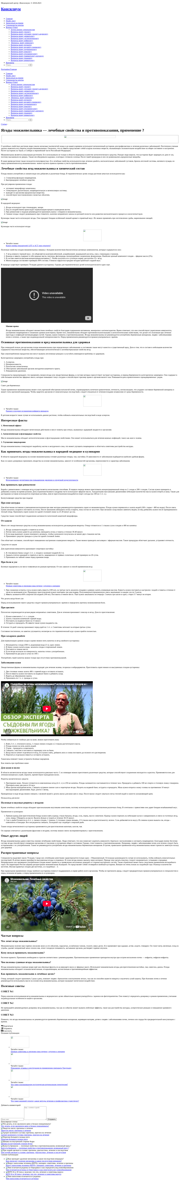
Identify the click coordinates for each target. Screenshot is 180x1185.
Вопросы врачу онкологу (21, 52)
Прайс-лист (11, 21)
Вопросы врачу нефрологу (22, 41)
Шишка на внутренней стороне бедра (16, 1144)
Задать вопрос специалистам (23, 30)
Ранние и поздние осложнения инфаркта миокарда (27, 411)
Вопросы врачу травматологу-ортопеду (27, 56)
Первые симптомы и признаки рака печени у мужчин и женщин (33, 586)
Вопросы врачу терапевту (21, 58)
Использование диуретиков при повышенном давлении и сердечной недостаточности (42, 480)
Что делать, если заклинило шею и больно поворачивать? (25, 1126)
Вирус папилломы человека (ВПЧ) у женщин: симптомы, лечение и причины (38, 1165)
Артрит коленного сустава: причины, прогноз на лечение (25, 1135)
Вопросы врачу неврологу (22, 43)
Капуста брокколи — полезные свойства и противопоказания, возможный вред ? (35, 1148)
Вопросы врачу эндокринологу (24, 49)
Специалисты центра (15, 25)
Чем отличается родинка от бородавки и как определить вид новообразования (38, 1170)
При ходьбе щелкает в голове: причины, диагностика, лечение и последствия (33, 1152)
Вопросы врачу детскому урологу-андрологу (29, 34)
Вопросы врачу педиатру (21, 45)
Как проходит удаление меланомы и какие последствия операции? (34, 1161)
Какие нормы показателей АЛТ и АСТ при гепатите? (28, 246)
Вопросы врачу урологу (21, 32)
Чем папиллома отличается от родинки (22, 1179)
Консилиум (11, 9)
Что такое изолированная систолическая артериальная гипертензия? (39, 1084)
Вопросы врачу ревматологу (23, 60)
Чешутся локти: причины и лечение (16, 1130)
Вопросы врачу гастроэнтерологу (25, 38)
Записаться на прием (14, 23)
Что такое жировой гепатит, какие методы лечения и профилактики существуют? (45, 1101)
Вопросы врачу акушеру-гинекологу (26, 47)
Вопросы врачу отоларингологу (24, 54)
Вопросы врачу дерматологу (23, 36)
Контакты (10, 63)
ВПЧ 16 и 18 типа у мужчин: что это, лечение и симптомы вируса (33, 1174)
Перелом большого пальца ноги (14, 1139)
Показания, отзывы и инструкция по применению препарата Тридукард (41, 1068)
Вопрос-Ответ (12, 27)
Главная (9, 19)
